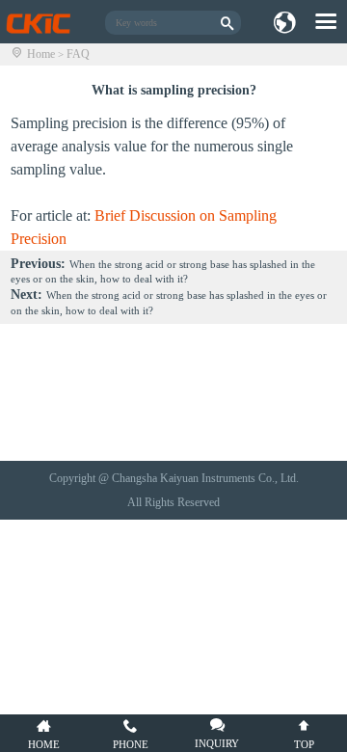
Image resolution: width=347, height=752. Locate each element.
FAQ (78, 54)
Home (41, 54)
